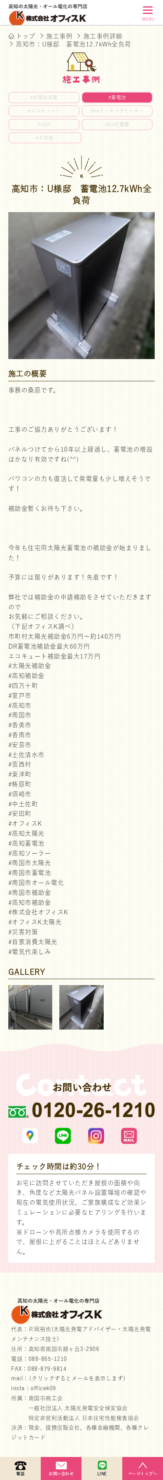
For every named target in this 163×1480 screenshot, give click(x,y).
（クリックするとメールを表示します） (79, 1378)
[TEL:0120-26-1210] (81, 1112)
